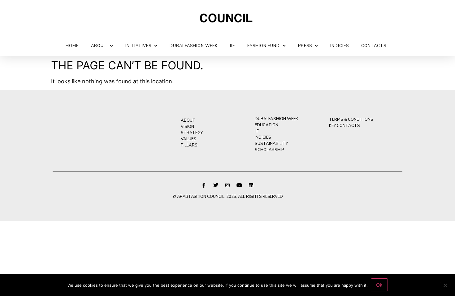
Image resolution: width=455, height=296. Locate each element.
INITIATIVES (138, 46)
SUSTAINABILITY (271, 143)
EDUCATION (266, 125)
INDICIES (339, 46)
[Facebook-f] (204, 185)
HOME (72, 46)
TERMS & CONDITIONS (351, 119)
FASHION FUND (263, 46)
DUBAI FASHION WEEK (194, 46)
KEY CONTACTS (344, 125)
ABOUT (99, 46)
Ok (379, 285)
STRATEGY (192, 133)
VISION (187, 126)
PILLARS (189, 145)
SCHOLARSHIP (269, 150)
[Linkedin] (251, 185)
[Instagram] (227, 185)
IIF (232, 46)
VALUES (188, 139)
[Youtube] (239, 185)
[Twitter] (215, 185)
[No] (445, 284)
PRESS (305, 46)
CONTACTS (373, 46)
